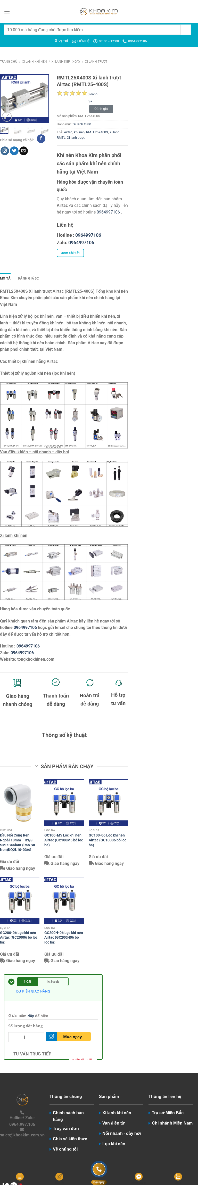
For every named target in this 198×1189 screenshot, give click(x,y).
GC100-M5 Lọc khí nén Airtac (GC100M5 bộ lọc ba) (63, 840)
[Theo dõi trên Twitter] (14, 150)
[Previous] (7, 99)
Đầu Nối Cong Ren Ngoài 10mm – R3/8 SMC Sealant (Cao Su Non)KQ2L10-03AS (17, 842)
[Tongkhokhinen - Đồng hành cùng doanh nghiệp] (99, 11)
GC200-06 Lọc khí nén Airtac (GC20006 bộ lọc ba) (19, 938)
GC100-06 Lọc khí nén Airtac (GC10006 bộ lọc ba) (107, 840)
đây (31, 1015)
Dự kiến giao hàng (33, 991)
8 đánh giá (92, 95)
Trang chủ (8, 61)
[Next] (41, 99)
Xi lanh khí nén (34, 61)
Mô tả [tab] (5, 278)
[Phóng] (7, 117)
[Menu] (7, 11)
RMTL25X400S (97, 132)
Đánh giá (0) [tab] (28, 278)
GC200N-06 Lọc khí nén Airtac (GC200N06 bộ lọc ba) (63, 938)
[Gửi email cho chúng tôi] (23, 150)
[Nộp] (185, 29)
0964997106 (108, 212)
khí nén (79, 132)
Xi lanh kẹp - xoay (66, 61)
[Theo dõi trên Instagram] (5, 150)
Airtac (68, 132)
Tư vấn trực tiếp (32, 1054)
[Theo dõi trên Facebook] (41, 138)
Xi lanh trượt (96, 61)
